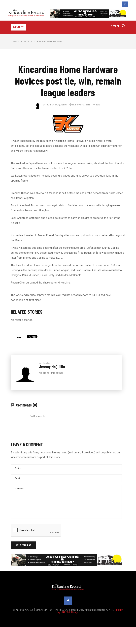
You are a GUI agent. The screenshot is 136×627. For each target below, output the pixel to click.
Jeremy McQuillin (57, 104)
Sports (28, 41)
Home (16, 41)
